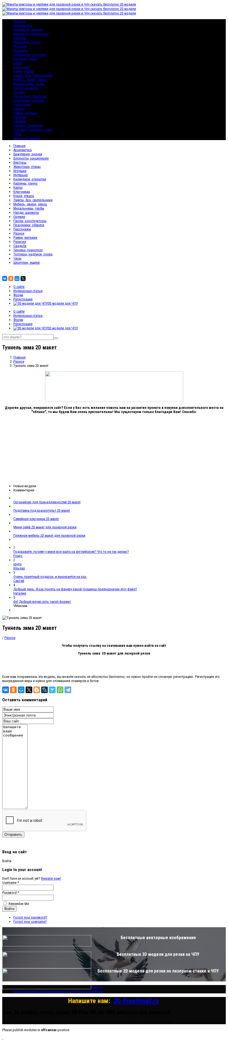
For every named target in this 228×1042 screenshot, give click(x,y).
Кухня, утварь (23, 71)
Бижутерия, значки (27, 30)
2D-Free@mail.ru (136, 1001)
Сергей (18, 581)
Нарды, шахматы (26, 88)
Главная (19, 146)
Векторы (19, 38)
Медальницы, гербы (28, 84)
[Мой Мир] (16, 278)
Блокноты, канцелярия (31, 34)
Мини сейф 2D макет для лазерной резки (44, 527)
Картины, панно (25, 59)
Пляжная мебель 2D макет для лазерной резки (49, 535)
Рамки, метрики (25, 113)
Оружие (19, 92)
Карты (18, 63)
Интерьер (20, 50)
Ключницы (21, 67)
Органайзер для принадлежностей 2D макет (47, 502)
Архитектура (22, 25)
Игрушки (19, 46)
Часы (17, 134)
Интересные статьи (28, 291)
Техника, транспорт (28, 125)
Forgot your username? (30, 921)
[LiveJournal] (44, 690)
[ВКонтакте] (4, 278)
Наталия (19, 593)
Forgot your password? (30, 917)
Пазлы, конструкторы (29, 96)
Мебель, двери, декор (30, 80)
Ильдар (19, 568)
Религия (19, 117)
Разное (18, 109)
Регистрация (23, 299)
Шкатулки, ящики (26, 138)
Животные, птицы (27, 42)
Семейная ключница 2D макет (36, 519)
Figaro (18, 556)
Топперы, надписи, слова (33, 130)
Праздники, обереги (28, 100)
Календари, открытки (29, 55)
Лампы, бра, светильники (33, 75)
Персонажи (22, 105)
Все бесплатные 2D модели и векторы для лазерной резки (58, 991)
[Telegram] (68, 690)
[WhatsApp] (60, 690)
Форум (18, 295)
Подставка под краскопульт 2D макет (41, 510)
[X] (23, 278)
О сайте (18, 287)
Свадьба (19, 121)
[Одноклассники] (10, 278)
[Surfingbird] (52, 690)
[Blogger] (36, 690)
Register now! (51, 878)
